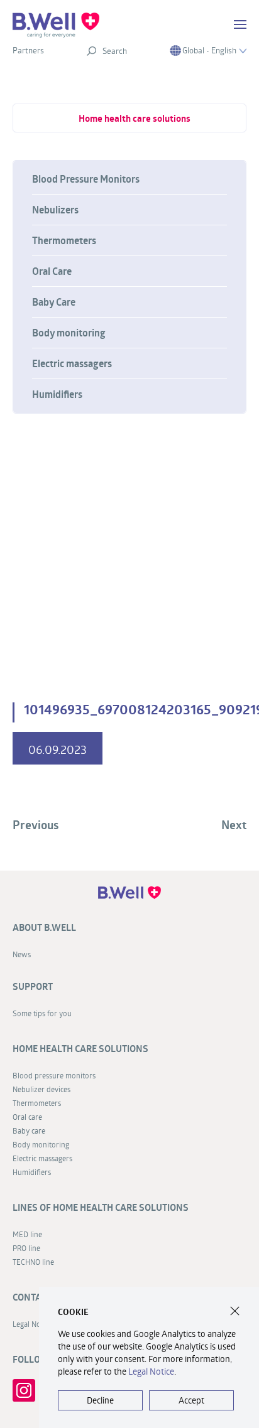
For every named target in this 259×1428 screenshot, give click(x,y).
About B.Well (44, 927)
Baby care (29, 1130)
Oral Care (52, 271)
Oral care (27, 1117)
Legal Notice (151, 1371)
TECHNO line (33, 1262)
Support (33, 986)
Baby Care (53, 302)
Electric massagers (72, 363)
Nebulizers (55, 210)
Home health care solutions (134, 118)
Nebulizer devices (41, 1089)
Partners (28, 50)
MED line (27, 1234)
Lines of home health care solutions (101, 1207)
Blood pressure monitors (54, 1075)
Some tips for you (42, 1013)
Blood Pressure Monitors (86, 179)
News (22, 954)
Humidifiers (57, 394)
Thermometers (64, 240)
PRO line (26, 1248)
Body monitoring (69, 333)
